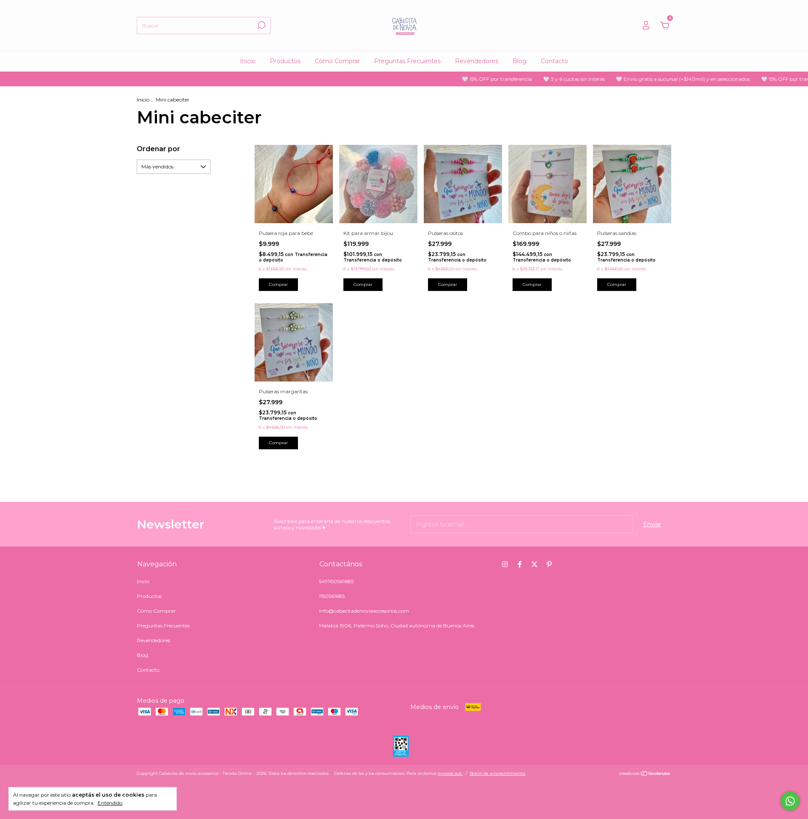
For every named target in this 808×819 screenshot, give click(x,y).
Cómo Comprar (337, 61)
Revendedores (476, 61)
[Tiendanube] (645, 774)
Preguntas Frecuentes (407, 61)
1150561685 (332, 596)
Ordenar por (158, 149)
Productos (285, 61)
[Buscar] (260, 25)
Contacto (554, 61)
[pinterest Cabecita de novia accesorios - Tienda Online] (549, 564)
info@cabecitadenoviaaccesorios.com (364, 611)
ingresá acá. (450, 773)
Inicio (247, 61)
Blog (519, 61)
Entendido (110, 803)
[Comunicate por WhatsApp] (790, 801)
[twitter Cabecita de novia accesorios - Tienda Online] (534, 564)
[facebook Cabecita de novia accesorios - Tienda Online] (519, 564)
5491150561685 (336, 581)
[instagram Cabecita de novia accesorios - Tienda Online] (505, 564)
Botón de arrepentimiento (497, 773)
